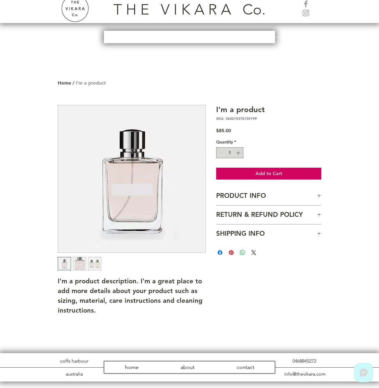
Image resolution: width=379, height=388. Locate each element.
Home (64, 83)
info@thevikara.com (305, 374)
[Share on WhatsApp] (242, 252)
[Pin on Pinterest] (231, 252)
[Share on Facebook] (220, 252)
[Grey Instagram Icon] (305, 13)
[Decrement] (220, 153)
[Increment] (239, 153)
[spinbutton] (229, 153)
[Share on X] (253, 252)
